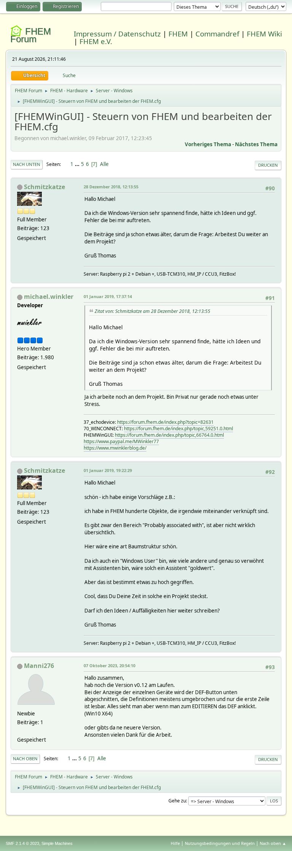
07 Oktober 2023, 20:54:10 (109, 665)
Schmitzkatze (44, 187)
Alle (104, 164)
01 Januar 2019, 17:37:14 (108, 296)
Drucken (268, 165)
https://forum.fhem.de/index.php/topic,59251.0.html (178, 428)
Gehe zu (177, 800)
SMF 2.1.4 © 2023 (22, 843)
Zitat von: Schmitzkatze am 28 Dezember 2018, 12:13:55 (152, 311)
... (78, 164)
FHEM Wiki (264, 33)
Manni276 (39, 666)
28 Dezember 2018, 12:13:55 (111, 186)
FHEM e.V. (95, 41)
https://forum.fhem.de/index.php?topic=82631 (165, 422)
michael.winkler (48, 296)
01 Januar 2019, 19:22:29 (108, 470)
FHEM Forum (30, 35)
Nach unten (26, 164)
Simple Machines (57, 843)
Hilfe (175, 843)
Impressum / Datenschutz (117, 33)
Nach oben (25, 758)
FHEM (178, 33)
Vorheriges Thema (208, 144)
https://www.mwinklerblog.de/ (115, 448)
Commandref (217, 33)
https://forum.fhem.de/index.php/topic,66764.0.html (169, 435)
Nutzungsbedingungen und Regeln (220, 843)
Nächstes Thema (256, 144)
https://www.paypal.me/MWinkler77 (121, 441)
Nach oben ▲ (273, 843)
